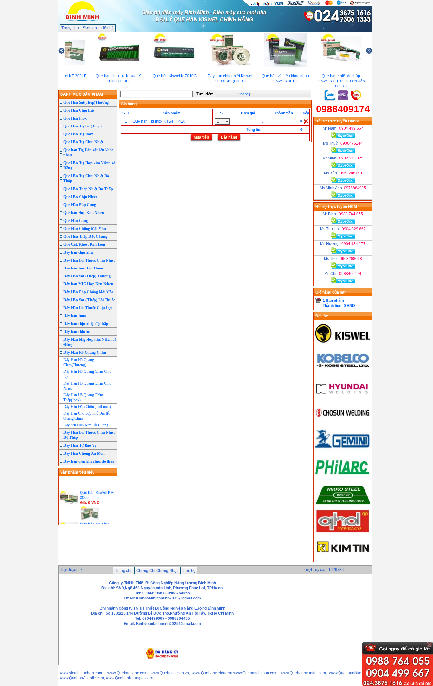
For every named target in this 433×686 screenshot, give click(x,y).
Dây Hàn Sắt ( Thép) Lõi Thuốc (89, 300)
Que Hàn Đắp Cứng (79, 205)
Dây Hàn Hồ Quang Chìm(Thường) (78, 362)
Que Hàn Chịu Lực (78, 110)
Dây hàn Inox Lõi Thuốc (83, 268)
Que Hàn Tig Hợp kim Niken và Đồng (89, 165)
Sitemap (90, 28)
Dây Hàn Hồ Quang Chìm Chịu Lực (87, 374)
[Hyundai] (343, 398)
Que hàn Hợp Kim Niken (83, 212)
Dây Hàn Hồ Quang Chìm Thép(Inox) (83, 397)
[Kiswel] (343, 345)
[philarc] (343, 478)
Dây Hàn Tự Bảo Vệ (79, 445)
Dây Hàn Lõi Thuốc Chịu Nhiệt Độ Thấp (89, 435)
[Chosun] (343, 425)
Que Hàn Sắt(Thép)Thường (86, 102)
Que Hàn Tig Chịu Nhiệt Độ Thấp (86, 178)
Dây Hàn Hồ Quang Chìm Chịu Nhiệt (87, 386)
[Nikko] (343, 506)
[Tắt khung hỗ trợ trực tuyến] (429, 644)
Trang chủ (70, 28)
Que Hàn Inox (75, 118)
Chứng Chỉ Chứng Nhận (157, 570)
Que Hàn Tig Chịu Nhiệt (83, 142)
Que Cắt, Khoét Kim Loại (84, 244)
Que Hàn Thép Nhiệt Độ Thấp (88, 189)
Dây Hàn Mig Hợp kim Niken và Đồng (89, 342)
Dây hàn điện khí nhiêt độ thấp (88, 461)
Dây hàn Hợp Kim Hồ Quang (85, 425)
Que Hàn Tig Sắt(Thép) (82, 126)
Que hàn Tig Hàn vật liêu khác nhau (88, 152)
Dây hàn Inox (74, 316)
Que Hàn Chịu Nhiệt (80, 197)
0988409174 (343, 109)
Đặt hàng (229, 137)
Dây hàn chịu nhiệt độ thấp (85, 323)
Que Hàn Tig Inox (78, 134)
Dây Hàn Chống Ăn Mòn (84, 453)
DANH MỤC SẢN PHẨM (81, 94)
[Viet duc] (343, 532)
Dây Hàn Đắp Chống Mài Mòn (88, 292)
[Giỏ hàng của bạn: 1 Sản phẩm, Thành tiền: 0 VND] (318, 300)
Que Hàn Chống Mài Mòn (84, 228)
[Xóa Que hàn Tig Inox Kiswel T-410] (305, 121)
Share (243, 94)
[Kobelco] (343, 371)
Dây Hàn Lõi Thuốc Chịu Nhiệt (89, 260)
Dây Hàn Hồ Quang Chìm (84, 352)
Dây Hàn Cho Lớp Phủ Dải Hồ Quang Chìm (86, 416)
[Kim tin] (343, 559)
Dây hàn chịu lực (77, 331)
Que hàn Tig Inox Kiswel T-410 (158, 121)
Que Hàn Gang (75, 220)
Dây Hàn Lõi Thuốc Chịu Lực (87, 308)
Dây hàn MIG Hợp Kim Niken (88, 284)
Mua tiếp (201, 137)
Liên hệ (107, 28)
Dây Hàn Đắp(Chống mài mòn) (87, 406)
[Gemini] (343, 451)
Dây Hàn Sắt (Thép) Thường (87, 276)
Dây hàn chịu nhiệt (78, 252)
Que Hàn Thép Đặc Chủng (85, 236)
